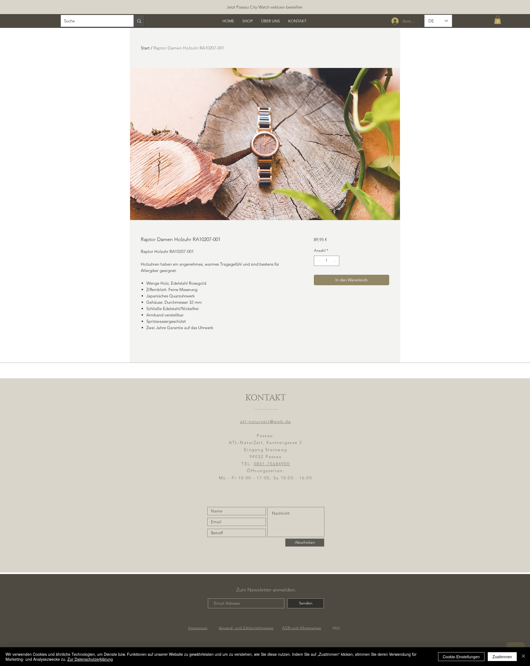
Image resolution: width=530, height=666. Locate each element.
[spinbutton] (327, 261)
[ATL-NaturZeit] (513, 329)
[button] (497, 20)
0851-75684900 (272, 463)
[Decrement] (318, 261)
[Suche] (139, 21)
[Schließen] (523, 657)
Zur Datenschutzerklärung (90, 659)
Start (145, 48)
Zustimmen (502, 656)
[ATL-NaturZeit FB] (513, 315)
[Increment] (335, 261)
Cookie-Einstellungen (461, 656)
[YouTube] (513, 344)
